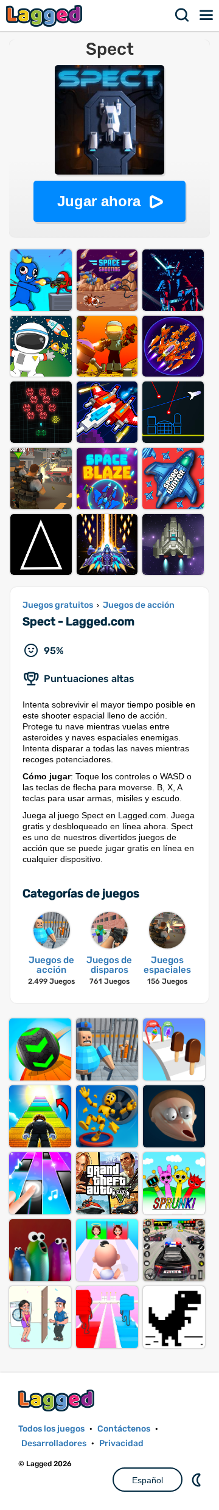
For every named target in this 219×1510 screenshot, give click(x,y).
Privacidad (121, 1443)
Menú (207, 15)
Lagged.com (57, 1400)
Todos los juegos (51, 1429)
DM (198, 1479)
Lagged (45, 15)
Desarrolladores (53, 1443)
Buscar (182, 15)
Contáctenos (123, 1429)
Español (147, 1480)
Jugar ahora (99, 201)
